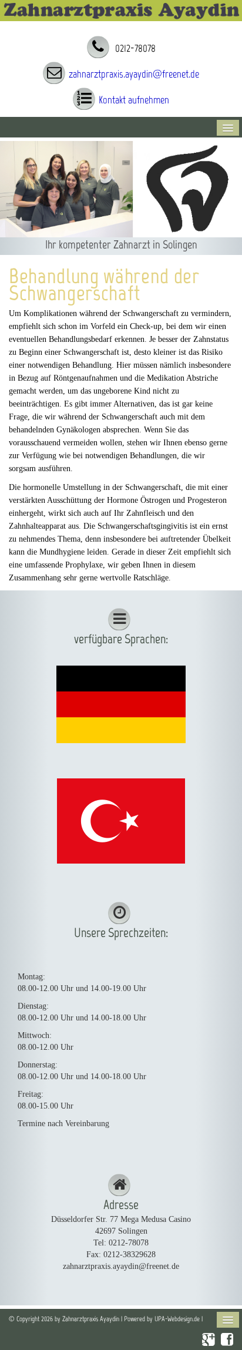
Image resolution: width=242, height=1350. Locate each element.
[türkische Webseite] (121, 820)
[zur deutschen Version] (121, 703)
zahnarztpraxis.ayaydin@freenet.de (134, 74)
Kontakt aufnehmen (134, 99)
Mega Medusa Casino (155, 1219)
